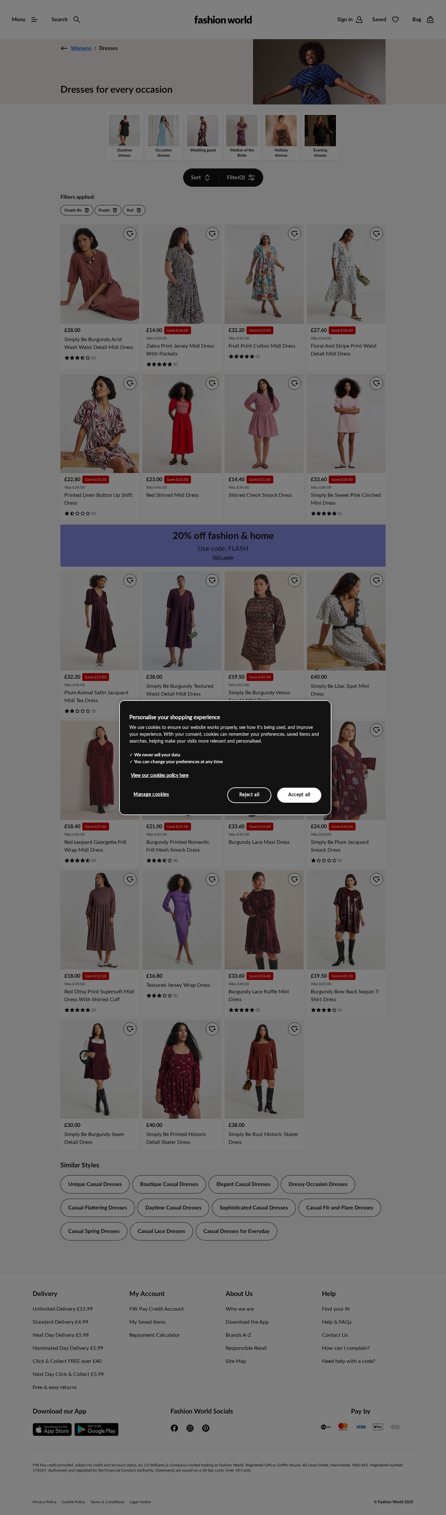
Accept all (299, 795)
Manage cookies (151, 794)
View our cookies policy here (159, 775)
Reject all (249, 795)
